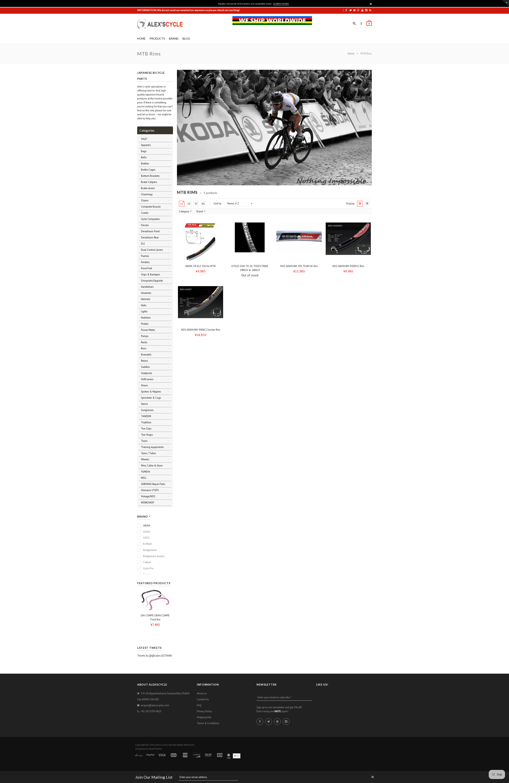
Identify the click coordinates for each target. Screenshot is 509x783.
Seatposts (146, 373)
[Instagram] (366, 10)
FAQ (199, 705)
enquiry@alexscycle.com (155, 705)
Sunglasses (147, 410)
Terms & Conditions (208, 723)
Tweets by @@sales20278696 (154, 655)
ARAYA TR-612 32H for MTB (200, 266)
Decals (145, 225)
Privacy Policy (204, 711)
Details (251, 258)
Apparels (146, 145)
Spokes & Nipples (151, 391)
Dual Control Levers (152, 250)
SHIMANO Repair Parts (153, 484)
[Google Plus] (358, 10)
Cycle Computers (150, 219)
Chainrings (147, 194)
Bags (144, 151)
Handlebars (147, 287)
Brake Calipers (149, 182)
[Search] (354, 24)
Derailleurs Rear (150, 237)
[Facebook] (346, 10)
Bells (144, 157)
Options (201, 258)
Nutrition (146, 317)
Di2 (143, 243)
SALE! (144, 139)
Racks (144, 342)
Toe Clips (146, 428)
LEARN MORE (281, 3)
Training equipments (152, 447)
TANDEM (146, 416)
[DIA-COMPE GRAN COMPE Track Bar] (155, 600)
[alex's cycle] (162, 23)
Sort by (217, 203)
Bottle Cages (148, 169)
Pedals (145, 323)
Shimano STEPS (150, 490)
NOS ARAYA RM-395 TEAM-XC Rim (299, 266)
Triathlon (146, 422)
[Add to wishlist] (219, 226)
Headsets (146, 293)
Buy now (300, 258)
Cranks (145, 213)
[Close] (371, 3)
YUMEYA (145, 471)
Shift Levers (147, 379)
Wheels (145, 459)
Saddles (145, 367)
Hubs (144, 305)
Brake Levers (148, 188)
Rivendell (146, 354)
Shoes (144, 385)
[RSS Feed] (370, 10)
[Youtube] (362, 10)
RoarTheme (155, 748)
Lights (144, 311)
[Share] (219, 234)
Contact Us (203, 699)
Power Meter (148, 330)
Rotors (144, 360)
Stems (144, 404)
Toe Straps (147, 434)
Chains (145, 200)
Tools (144, 441)
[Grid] (360, 203)
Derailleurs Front (150, 231)
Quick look (220, 258)
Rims (143, 348)
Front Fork (146, 268)
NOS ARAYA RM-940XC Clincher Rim (200, 329)
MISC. (144, 478)
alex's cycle (161, 744)
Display (350, 203)
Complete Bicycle (151, 206)
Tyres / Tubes (148, 453)
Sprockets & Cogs (151, 397)
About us (202, 693)
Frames (145, 256)
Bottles (145, 163)
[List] (367, 203)
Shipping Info (204, 717)
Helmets (145, 299)
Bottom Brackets (150, 176)
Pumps (145, 336)
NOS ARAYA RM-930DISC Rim (348, 266)
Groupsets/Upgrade (152, 280)
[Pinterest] (354, 10)
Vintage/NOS (148, 496)
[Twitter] (350, 10)
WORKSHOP (147, 502)
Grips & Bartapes (150, 274)
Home (351, 53)
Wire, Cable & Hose (152, 465)
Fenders (145, 262)
